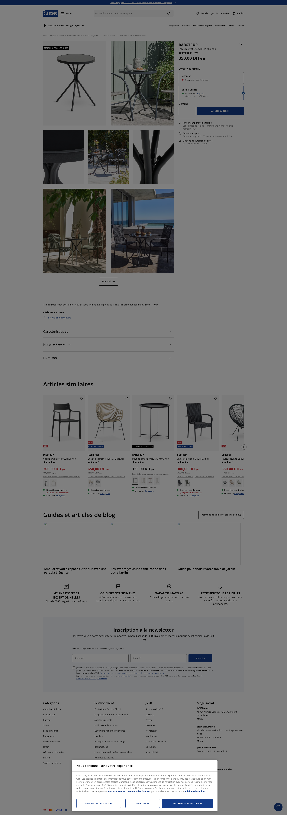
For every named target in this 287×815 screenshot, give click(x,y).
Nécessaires (142, 803)
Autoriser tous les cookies (187, 803)
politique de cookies (194, 791)
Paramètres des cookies (98, 803)
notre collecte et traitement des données (129, 791)
